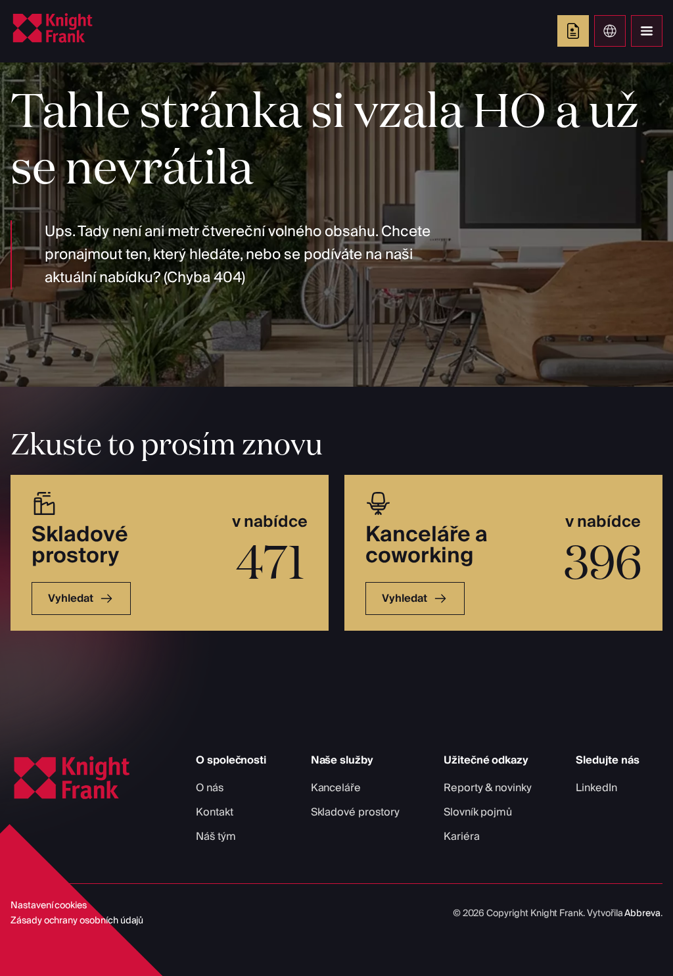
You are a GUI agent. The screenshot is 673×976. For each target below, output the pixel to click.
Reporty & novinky (488, 788)
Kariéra (462, 836)
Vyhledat (70, 598)
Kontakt (214, 812)
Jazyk (610, 31)
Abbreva (642, 913)
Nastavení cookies (49, 906)
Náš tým (216, 836)
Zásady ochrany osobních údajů (77, 921)
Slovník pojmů (478, 812)
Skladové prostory (355, 812)
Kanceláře (336, 788)
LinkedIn (596, 788)
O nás (209, 788)
